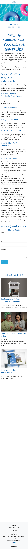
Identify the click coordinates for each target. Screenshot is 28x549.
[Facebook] (13, 542)
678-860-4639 (16, 527)
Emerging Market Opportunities (8, 371)
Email (2, 241)
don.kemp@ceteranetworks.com (14, 540)
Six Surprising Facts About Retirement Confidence (12, 300)
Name (2, 232)
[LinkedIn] (15, 542)
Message (3, 249)
